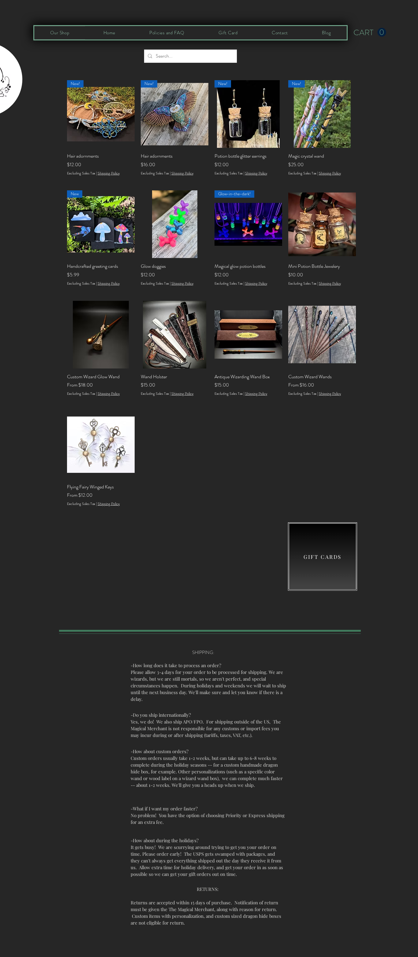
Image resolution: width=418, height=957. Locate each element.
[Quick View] (174, 224)
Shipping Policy (109, 173)
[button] (369, 32)
